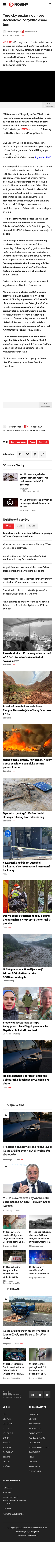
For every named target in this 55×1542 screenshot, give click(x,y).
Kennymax (34, 1532)
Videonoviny (35, 1429)
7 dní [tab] (20, 526)
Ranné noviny (35, 1433)
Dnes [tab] (8, 526)
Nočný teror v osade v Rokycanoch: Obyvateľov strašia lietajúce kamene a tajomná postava (27, 580)
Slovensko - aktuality (40, 1448)
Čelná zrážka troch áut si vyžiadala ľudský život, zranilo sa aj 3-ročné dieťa (24, 558)
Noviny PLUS (35, 1424)
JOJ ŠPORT (8, 1424)
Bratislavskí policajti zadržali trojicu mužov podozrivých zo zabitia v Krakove (25, 592)
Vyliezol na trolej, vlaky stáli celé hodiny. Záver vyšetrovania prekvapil (27, 546)
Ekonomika (34, 1467)
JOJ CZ (6, 1429)
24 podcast (34, 1443)
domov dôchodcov (18, 442)
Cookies (7, 1509)
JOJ (4, 1414)
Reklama (7, 1488)
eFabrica (34, 1535)
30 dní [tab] (32, 526)
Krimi (31, 1457)
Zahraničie (34, 1452)
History (6, 1462)
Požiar (32, 442)
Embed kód (48, 106)
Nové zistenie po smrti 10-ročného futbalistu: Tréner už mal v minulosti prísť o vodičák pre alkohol (26, 605)
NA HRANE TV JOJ (37, 1438)
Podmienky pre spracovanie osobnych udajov (14, 1500)
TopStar (7, 1448)
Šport (6, 1438)
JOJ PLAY (7, 1419)
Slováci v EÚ (35, 1471)
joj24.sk (33, 1419)
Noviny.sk (33, 1414)
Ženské (6, 1443)
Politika (33, 1462)
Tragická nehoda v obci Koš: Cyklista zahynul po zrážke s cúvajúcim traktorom (27, 535)
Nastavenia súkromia (13, 1514)
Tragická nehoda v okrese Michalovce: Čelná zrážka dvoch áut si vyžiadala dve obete (26, 569)
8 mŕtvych (43, 442)
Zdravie (6, 1457)
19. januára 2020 (42, 157)
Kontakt (7, 1493)
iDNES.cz (25, 129)
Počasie (7, 1467)
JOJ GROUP (8, 1433)
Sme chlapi (8, 1452)
